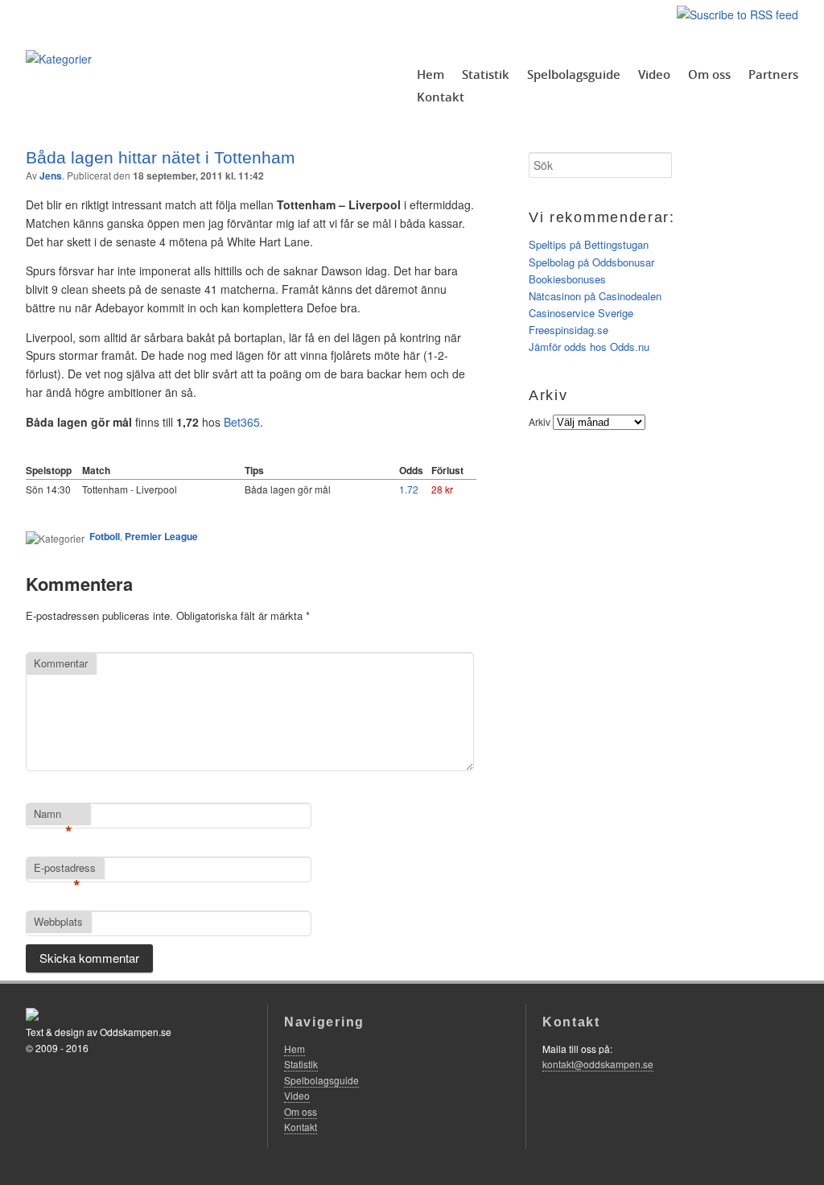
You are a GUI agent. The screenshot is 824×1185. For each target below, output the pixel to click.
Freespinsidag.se (568, 329)
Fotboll (104, 536)
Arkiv (539, 421)
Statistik (485, 74)
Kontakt (440, 97)
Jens (50, 175)
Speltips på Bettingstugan (589, 244)
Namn (53, 815)
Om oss (709, 74)
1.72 (408, 489)
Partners (773, 74)
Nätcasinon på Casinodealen (595, 295)
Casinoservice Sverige (581, 312)
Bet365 (242, 422)
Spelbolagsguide (573, 74)
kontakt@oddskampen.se (597, 1064)
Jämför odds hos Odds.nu (589, 346)
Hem (430, 74)
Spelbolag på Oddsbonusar (591, 262)
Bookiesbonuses (567, 279)
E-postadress (65, 868)
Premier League (161, 536)
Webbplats (58, 921)
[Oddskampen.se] (59, 59)
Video (654, 74)
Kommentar (61, 663)
